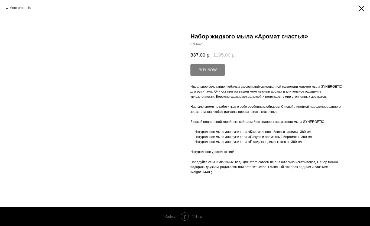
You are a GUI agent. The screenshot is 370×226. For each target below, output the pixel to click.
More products (20, 8)
